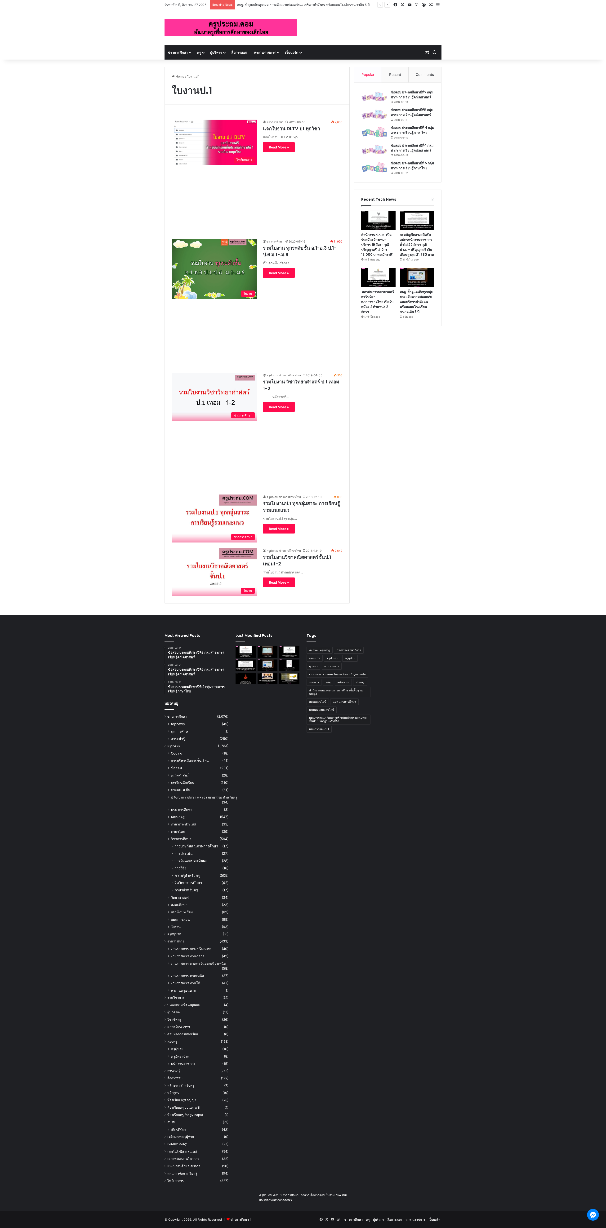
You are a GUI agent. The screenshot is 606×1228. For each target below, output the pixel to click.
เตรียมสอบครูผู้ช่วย (180, 1137)
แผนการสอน (180, 919)
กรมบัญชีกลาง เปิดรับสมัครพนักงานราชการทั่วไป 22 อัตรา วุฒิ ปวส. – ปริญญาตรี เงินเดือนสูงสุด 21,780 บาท (417, 244)
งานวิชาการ (175, 997)
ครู (199, 52)
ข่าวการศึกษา (178, 52)
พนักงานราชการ (183, 1064)
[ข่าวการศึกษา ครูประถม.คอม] (231, 27)
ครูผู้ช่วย (177, 1049)
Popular (367, 74)
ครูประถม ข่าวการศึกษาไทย (284, 375)
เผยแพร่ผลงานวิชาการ (183, 1159)
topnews (178, 724)
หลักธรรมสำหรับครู (180, 1085)
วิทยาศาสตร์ (180, 897)
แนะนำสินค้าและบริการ (183, 1166)
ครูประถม (174, 746)
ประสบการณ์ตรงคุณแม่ (183, 1005)
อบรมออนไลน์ (317, 701)
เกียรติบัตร (178, 1130)
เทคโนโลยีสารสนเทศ (182, 1151)
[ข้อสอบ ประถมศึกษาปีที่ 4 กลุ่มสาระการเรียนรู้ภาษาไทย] (374, 132)
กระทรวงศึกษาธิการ (349, 650)
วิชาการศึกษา (181, 839)
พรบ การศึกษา (181, 809)
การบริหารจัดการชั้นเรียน (190, 761)
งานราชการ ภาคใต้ (185, 983)
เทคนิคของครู (177, 1144)
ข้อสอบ (176, 768)
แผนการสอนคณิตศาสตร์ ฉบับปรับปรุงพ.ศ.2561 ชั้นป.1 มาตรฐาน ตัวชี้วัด (338, 719)
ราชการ (314, 682)
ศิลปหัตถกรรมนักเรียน (182, 1034)
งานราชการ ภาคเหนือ (187, 976)
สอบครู (172, 1041)
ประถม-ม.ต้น (180, 790)
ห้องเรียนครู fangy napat (185, 1115)
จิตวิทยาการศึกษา (188, 883)
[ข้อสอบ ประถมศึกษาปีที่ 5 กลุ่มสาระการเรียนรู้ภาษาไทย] (374, 167)
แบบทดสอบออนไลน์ (321, 710)
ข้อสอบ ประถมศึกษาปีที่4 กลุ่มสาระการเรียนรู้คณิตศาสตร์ (412, 148)
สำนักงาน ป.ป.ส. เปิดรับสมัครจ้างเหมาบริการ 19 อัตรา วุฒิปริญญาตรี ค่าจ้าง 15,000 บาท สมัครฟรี (377, 244)
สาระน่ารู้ (178, 739)
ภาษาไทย (178, 831)
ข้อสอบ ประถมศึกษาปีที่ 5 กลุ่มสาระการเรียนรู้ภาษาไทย (412, 165)
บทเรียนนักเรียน (182, 783)
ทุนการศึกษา (180, 731)
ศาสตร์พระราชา (178, 1027)
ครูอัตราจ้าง (180, 1056)
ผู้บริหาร (216, 52)
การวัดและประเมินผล (190, 861)
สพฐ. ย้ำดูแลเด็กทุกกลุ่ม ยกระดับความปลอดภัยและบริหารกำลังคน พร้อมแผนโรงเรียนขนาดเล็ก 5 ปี (303, 5)
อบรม (171, 1122)
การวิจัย (180, 868)
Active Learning (319, 650)
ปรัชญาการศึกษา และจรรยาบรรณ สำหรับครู (204, 797)
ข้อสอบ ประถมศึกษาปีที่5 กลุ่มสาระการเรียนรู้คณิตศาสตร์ (412, 112)
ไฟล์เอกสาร (175, 1181)
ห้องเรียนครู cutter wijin (184, 1107)
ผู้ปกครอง (174, 1012)
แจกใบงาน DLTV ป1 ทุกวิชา (291, 128)
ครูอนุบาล (174, 934)
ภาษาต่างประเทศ (183, 824)
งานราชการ (175, 941)
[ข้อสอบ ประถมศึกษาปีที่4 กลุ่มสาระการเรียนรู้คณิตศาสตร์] (374, 149)
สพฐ (328, 682)
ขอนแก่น (314, 658)
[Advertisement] (257, 198)
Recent (395, 74)
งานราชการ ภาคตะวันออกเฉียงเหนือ (198, 963)
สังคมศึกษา (179, 905)
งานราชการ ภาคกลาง (187, 956)
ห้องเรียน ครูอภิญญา (181, 1100)
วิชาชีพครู (174, 1019)
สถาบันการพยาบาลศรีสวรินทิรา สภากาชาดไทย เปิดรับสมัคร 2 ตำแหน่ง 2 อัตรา (377, 302)
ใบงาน (176, 927)
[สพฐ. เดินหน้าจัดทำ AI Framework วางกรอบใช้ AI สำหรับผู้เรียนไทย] (268, 678)
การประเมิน (183, 853)
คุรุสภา (313, 666)
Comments (425, 74)
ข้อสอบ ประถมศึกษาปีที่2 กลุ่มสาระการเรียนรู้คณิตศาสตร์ (412, 95)
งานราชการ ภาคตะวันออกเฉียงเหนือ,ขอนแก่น (337, 674)
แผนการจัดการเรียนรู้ (182, 1173)
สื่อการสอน (239, 52)
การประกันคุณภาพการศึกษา (196, 846)
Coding (176, 753)
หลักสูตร (173, 1093)
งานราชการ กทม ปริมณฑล (191, 949)
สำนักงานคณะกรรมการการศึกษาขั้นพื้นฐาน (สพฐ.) (336, 692)
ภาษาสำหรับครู (186, 890)
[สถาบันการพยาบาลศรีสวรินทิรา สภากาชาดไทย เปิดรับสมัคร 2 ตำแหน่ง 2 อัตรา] (378, 277)
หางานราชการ (265, 52)
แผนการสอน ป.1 (319, 729)
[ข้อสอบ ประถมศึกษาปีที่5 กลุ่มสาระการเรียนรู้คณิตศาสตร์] (374, 114)
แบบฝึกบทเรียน (182, 912)
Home (179, 76)
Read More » (279, 147)
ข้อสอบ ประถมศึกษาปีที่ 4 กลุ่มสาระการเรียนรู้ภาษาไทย (412, 130)
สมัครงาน (343, 682)
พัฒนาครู (178, 817)
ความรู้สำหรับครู (187, 875)
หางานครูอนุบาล (183, 990)
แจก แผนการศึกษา (344, 701)
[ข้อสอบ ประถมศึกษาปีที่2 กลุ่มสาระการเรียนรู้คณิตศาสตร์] (374, 96)
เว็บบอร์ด (291, 52)
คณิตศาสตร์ (180, 775)
